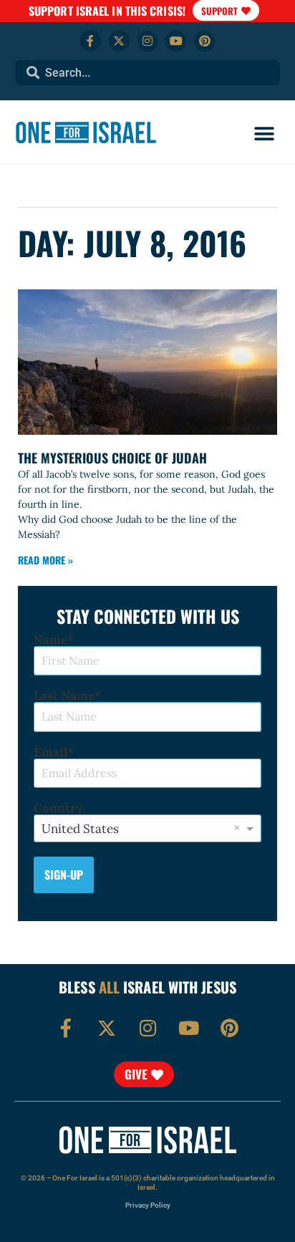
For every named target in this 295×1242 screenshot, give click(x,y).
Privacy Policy (147, 1205)
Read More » (45, 559)
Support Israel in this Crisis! (107, 10)
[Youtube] (175, 41)
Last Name (64, 696)
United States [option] (80, 829)
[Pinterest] (204, 41)
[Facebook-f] (90, 41)
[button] (264, 134)
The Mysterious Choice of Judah (112, 457)
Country (58, 808)
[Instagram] (147, 41)
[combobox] (148, 72)
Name (50, 640)
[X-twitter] (119, 41)
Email (50, 752)
